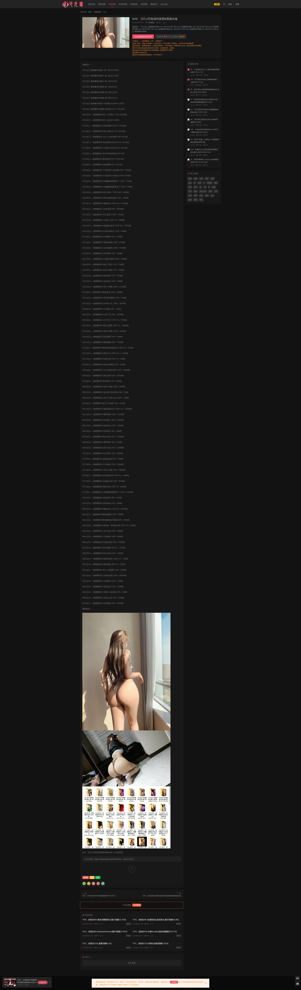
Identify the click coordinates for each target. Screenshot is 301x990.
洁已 (97, 877)
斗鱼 (189, 191)
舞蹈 (215, 183)
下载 (189, 195)
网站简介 (154, 4)
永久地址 (164, 4)
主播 (206, 178)
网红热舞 (101, 4)
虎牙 (210, 191)
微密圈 (85, 877)
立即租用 (136, 905)
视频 (189, 178)
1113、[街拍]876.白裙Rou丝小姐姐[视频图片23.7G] (155, 931)
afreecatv (203, 191)
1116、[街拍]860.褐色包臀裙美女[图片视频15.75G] (104, 919)
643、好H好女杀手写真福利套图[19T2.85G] (98, 896)
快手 (201, 195)
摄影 (195, 200)
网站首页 (91, 4)
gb (200, 187)
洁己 (92, 877)
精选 (195, 191)
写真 (212, 178)
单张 (195, 195)
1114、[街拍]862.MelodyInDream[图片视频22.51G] (104, 931)
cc (205, 187)
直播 (213, 187)
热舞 (195, 178)
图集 (189, 200)
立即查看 (174, 982)
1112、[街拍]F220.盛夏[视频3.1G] (97, 943)
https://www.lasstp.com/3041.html (108, 859)
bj (194, 183)
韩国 (189, 187)
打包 (216, 191)
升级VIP (182, 36)
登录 (133, 963)
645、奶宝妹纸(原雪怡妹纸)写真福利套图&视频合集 (162, 896)
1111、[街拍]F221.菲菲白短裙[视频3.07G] (150, 943)
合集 (201, 178)
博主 (201, 200)
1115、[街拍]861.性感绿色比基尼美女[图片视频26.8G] (156, 919)
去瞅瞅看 (42, 982)
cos (212, 195)
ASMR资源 (123, 4)
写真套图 (112, 4)
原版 (199, 183)
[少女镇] (72, 4)
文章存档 (143, 4)
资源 (206, 195)
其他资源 (133, 4)
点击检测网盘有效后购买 (143, 37)
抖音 (195, 187)
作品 (189, 183)
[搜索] (224, 4)
